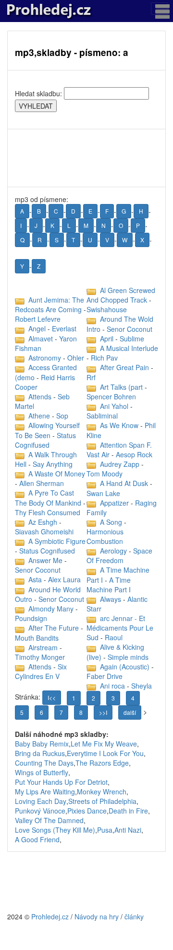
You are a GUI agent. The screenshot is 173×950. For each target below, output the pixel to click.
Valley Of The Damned (49, 820)
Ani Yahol (114, 406)
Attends (39, 396)
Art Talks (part (122, 387)
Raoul (114, 637)
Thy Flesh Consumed (47, 512)
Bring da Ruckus (40, 753)
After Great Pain (124, 367)
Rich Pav (104, 357)
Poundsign (31, 618)
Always (110, 599)
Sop (62, 415)
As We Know (119, 425)
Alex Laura (64, 579)
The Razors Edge (102, 763)
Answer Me (45, 560)
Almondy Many (51, 608)
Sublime (132, 338)
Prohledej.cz (50, 916)
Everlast (64, 328)
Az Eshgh (42, 522)
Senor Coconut (38, 570)
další (130, 712)
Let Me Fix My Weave (104, 743)
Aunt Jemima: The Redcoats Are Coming (49, 304)
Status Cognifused (45, 440)
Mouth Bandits (37, 638)
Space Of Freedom (119, 555)
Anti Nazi (127, 830)
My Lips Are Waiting (45, 791)
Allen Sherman (41, 483)
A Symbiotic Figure (57, 541)
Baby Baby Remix (42, 743)
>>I (103, 712)
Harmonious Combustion (105, 536)
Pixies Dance (87, 810)
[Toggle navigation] (159, 8)
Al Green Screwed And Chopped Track (120, 295)
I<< (52, 697)
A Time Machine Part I (108, 584)
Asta (35, 579)
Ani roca (112, 685)
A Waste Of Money (56, 473)
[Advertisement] (86, 158)
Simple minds (128, 657)
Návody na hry (96, 916)
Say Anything (53, 464)
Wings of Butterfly (41, 772)
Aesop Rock (134, 454)
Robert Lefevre (38, 319)
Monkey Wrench (101, 791)
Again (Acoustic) (124, 666)
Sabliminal (102, 415)
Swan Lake (103, 493)
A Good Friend (37, 839)
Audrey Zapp (119, 464)
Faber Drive (104, 676)
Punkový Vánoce (40, 810)
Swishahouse (106, 309)
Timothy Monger (40, 657)
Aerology (113, 550)
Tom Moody (104, 473)
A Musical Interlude (129, 348)
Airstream (43, 647)
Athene (39, 415)
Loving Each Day (40, 801)
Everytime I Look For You (105, 753)
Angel (37, 328)
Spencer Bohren (111, 396)
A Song (111, 522)
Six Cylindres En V (41, 671)
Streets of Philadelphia (102, 801)
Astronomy (44, 357)
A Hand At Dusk (124, 483)
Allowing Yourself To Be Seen (47, 430)
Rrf (91, 377)
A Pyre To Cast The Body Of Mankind (48, 497)
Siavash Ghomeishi (44, 531)
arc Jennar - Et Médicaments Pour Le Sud (119, 627)
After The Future (53, 628)
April (107, 338)
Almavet (40, 338)
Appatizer (114, 503)
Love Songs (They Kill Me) (55, 830)
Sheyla (141, 685)
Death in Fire (128, 810)
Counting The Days (44, 763)
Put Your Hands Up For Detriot (61, 782)
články (134, 916)
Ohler (75, 357)
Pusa (104, 830)
